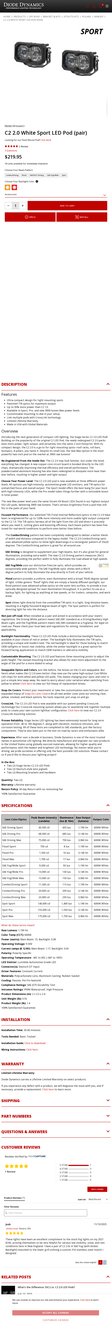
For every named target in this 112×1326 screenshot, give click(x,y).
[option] (7, 201)
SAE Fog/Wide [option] (53, 189)
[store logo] (23, 6)
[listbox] (54, 190)
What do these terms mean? (18, 939)
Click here (32, 1063)
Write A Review (97, 1203)
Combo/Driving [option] (12, 189)
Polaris (86, 16)
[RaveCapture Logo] (36, 1171)
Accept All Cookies (55, 1312)
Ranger (98, 16)
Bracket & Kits (52, 16)
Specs (32, 231)
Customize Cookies (56, 1320)
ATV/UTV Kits (71, 16)
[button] (10, 66)
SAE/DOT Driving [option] (37, 189)
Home (7, 16)
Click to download (35, 1057)
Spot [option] (64, 189)
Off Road (34, 16)
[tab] (56, 400)
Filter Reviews (11, 1220)
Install (84, 231)
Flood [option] (24, 189)
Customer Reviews (20, 1161)
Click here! (46, 154)
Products (20, 16)
